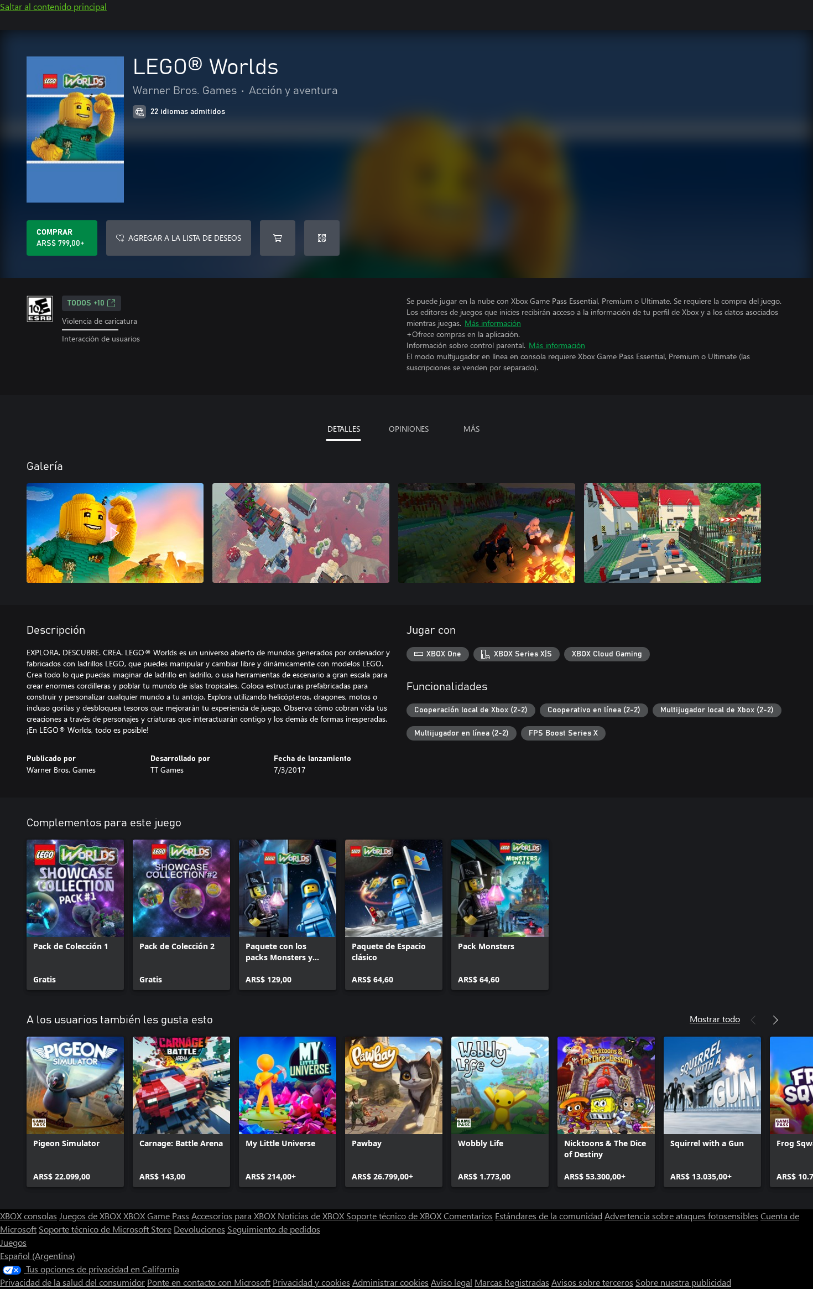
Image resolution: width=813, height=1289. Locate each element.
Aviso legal (451, 1282)
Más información (493, 323)
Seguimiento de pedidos (273, 1229)
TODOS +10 (86, 303)
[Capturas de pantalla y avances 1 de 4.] (115, 533)
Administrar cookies (390, 1282)
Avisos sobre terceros (592, 1282)
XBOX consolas (28, 1215)
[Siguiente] (775, 1020)
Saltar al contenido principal (53, 6)
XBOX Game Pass (156, 1215)
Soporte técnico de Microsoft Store (105, 1229)
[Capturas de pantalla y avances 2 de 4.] (300, 533)
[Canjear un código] (322, 238)
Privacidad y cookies (311, 1282)
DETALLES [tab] (343, 428)
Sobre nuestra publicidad (683, 1282)
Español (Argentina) (37, 1255)
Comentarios (468, 1215)
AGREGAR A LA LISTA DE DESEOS (184, 237)
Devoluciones (199, 1229)
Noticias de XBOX (312, 1215)
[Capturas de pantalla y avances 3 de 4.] (486, 533)
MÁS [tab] (471, 428)
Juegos (13, 1242)
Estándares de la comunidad (548, 1215)
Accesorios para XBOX (234, 1215)
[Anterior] (753, 1020)
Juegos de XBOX (91, 1215)
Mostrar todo (715, 1018)
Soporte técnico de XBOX (395, 1215)
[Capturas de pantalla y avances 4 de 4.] (672, 533)
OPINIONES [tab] (409, 428)
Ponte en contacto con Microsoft (208, 1282)
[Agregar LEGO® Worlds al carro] (277, 238)
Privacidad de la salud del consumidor (72, 1282)
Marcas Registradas (512, 1282)
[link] (75, 915)
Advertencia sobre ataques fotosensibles (681, 1215)
